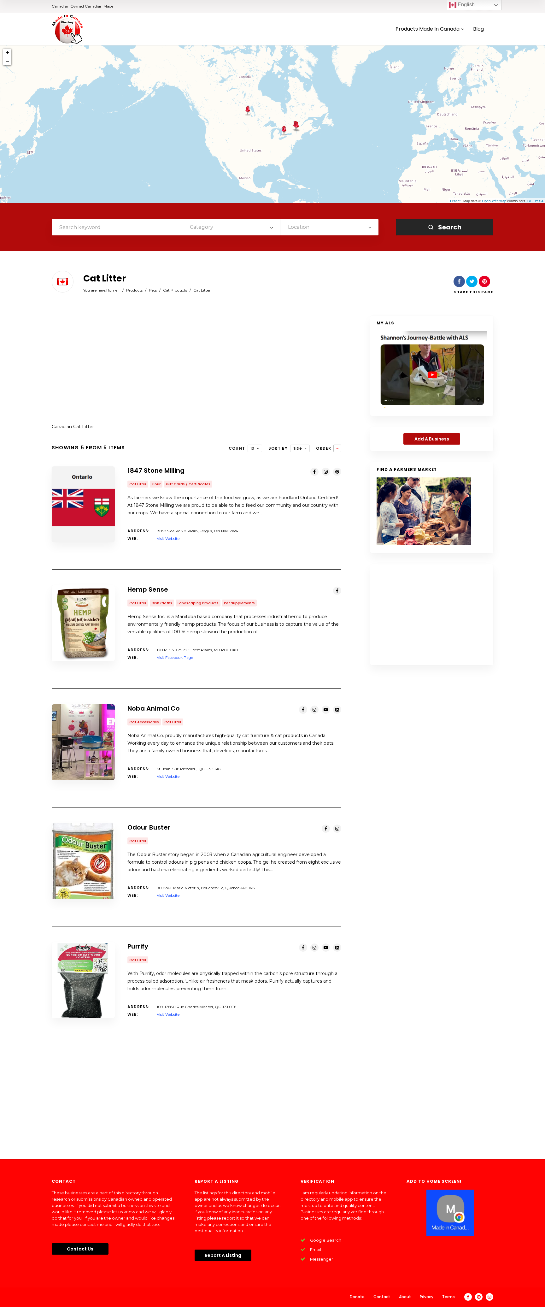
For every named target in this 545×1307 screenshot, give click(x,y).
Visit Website (168, 538)
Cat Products (175, 290)
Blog (478, 29)
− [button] (7, 61)
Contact (381, 1296)
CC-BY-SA (535, 200)
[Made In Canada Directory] (67, 29)
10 (252, 448)
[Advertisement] (196, 366)
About (405, 1296)
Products (134, 290)
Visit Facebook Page (175, 657)
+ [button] (7, 52)
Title (297, 448)
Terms (448, 1296)
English (465, 4)
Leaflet (455, 200)
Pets (153, 290)
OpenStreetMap (494, 200)
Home (111, 290)
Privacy (426, 1296)
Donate (357, 1296)
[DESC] (337, 448)
